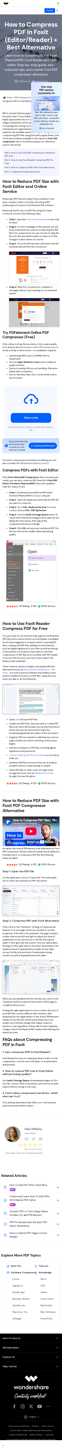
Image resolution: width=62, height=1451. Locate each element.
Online (44, 1292)
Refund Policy (36, 1434)
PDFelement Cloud (44, 773)
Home (9, 97)
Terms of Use (47, 1426)
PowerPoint (47, 1318)
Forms (16, 1279)
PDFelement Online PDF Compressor (38, 347)
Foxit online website (36, 219)
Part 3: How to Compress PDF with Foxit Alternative (29, 167)
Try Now (49, 10)
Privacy (35, 1426)
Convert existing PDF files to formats (27, 755)
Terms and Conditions (19, 1426)
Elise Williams (33, 1129)
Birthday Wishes (21, 1298)
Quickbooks (19, 1305)
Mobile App (19, 1292)
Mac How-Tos (20, 1311)
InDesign (17, 1318)
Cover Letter (47, 1298)
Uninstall (49, 1434)
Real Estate (47, 1305)
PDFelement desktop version (34, 463)
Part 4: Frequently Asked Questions (22, 171)
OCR (43, 1285)
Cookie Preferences (18, 1434)
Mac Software (48, 1311)
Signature (18, 1285)
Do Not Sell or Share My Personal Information (31, 1430)
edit (18, 719)
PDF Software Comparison (27, 97)
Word (43, 1279)
